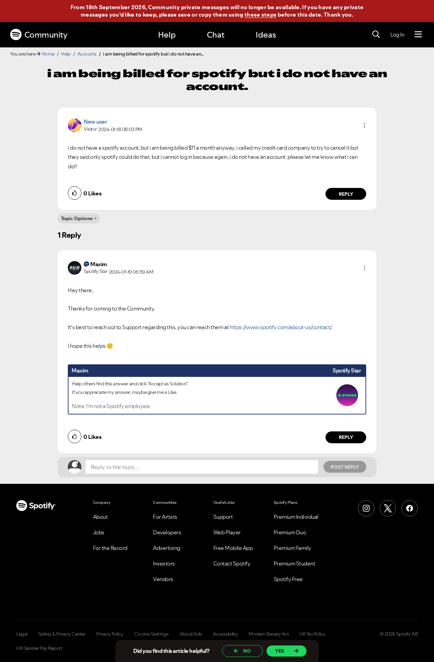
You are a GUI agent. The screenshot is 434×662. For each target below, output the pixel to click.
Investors (164, 563)
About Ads (191, 634)
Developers (167, 532)
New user (95, 121)
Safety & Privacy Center (62, 634)
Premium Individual (296, 516)
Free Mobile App (233, 548)
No (247, 650)
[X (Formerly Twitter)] (388, 508)
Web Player (227, 532)
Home (48, 53)
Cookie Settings (151, 634)
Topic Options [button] (77, 218)
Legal (21, 634)
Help (167, 34)
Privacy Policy (109, 634)
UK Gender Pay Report (39, 648)
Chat (215, 34)
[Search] (376, 34)
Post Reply (345, 467)
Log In (397, 34)
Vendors (163, 579)
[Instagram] (366, 508)
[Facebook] (409, 508)
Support (223, 516)
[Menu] (418, 34)
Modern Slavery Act (269, 634)
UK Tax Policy (312, 634)
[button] (364, 125)
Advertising (166, 548)
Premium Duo (290, 532)
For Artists (165, 516)
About (100, 516)
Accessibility (225, 634)
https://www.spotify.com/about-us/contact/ (280, 327)
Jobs (98, 532)
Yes (279, 650)
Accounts (87, 53)
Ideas (266, 34)
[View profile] (74, 124)
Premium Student (294, 563)
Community (45, 34)
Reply (346, 194)
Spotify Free (288, 579)
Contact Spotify (232, 563)
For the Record (110, 548)
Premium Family (292, 548)
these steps (260, 14)
